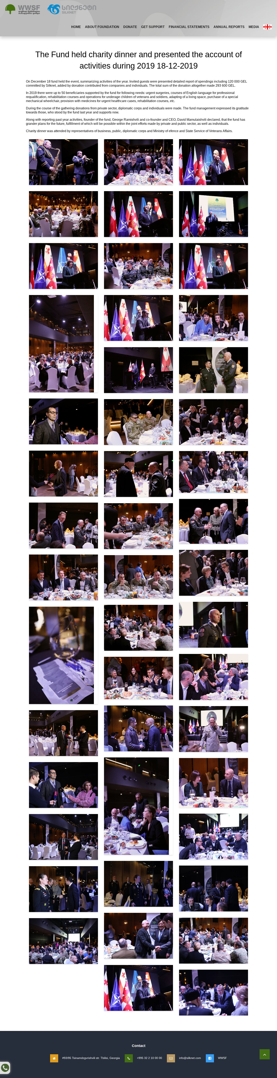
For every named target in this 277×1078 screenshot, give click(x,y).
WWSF (222, 1058)
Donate (130, 27)
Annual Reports (229, 27)
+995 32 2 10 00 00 (149, 1058)
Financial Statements (189, 27)
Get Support (153, 27)
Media (254, 27)
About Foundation (102, 27)
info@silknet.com (190, 1058)
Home (76, 27)
